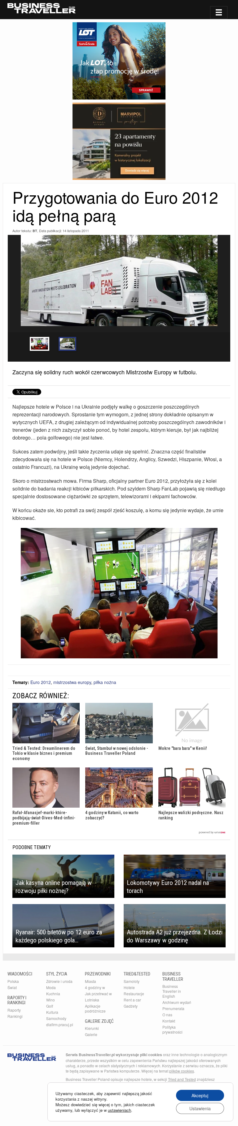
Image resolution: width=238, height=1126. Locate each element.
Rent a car (132, 999)
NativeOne (119, 832)
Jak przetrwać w (98, 993)
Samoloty (131, 981)
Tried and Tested (182, 1079)
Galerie (91, 1034)
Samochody (56, 1018)
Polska (13, 981)
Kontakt (168, 1020)
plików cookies (181, 1070)
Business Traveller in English (171, 991)
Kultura (52, 1012)
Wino (50, 999)
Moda (51, 987)
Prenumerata (173, 1008)
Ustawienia (200, 1108)
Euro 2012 (40, 682)
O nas (167, 1014)
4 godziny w (95, 987)
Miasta (90, 981)
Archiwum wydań (176, 1002)
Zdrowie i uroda (59, 981)
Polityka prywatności (172, 1029)
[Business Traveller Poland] (41, 8)
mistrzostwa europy (72, 682)
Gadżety (131, 1006)
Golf (49, 1006)
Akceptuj (200, 1095)
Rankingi (15, 1016)
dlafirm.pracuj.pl (59, 1024)
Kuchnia (53, 993)
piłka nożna (105, 682)
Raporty (14, 1010)
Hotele (129, 987)
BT (35, 230)
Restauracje (134, 993)
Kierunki (92, 1028)
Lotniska (92, 999)
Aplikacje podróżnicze (95, 1008)
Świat (12, 987)
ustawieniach (119, 1110)
